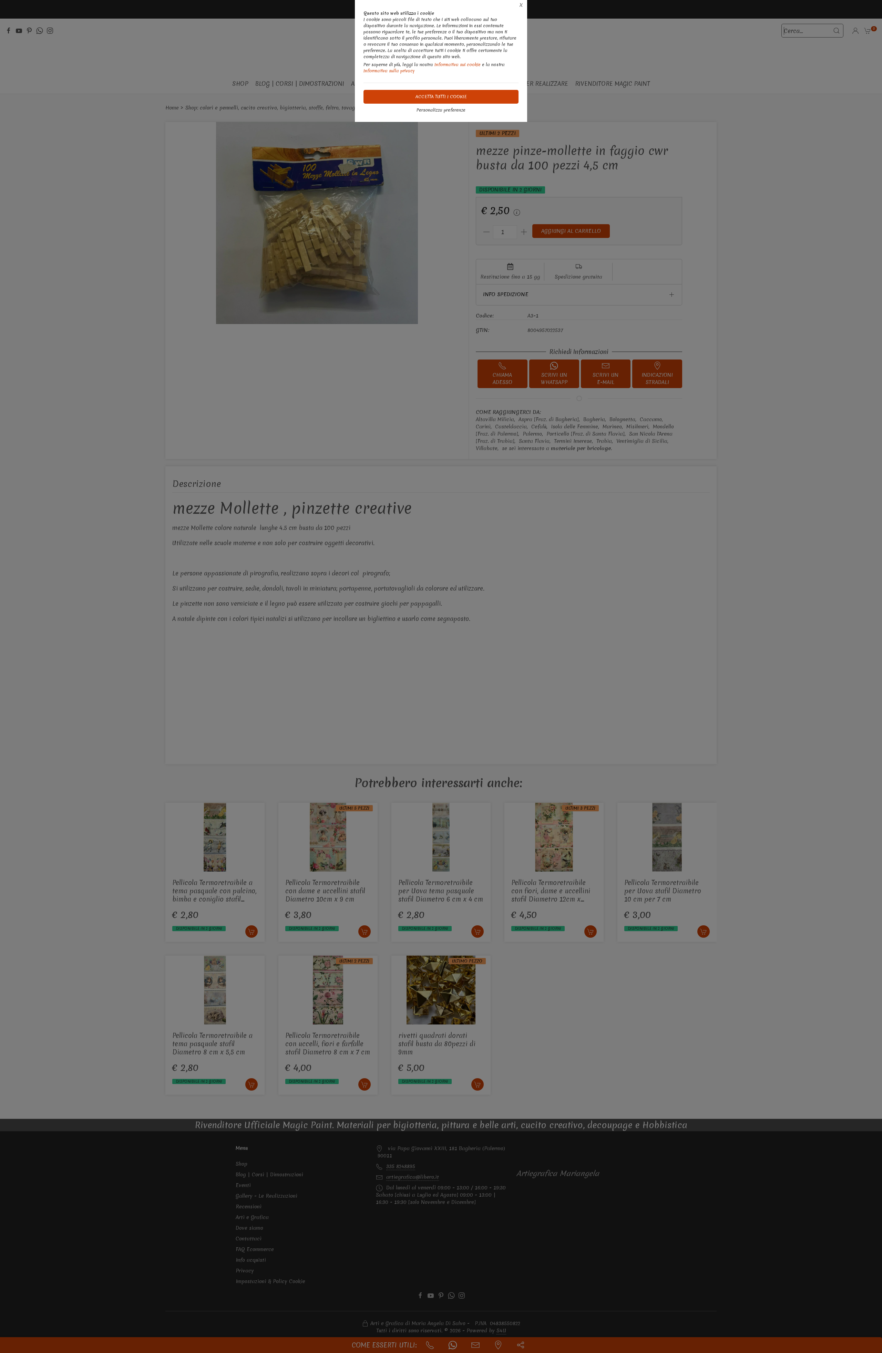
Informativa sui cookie (457, 64)
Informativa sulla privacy (389, 71)
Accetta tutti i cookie (441, 97)
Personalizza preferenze (441, 110)
